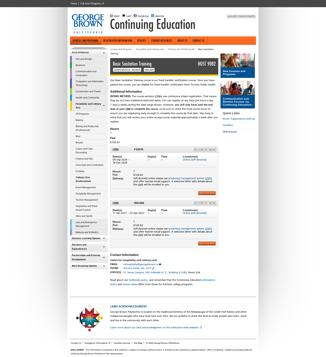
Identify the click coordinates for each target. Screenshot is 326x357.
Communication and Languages (86, 73)
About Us (183, 41)
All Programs (82, 114)
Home (74, 3)
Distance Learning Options (86, 238)
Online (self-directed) (195, 159)
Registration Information (117, 41)
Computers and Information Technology (90, 83)
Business (80, 65)
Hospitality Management (88, 193)
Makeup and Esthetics (87, 232)
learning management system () (191, 178)
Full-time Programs (90, 3)
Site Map (138, 343)
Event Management (86, 187)
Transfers (228, 125)
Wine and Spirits (84, 216)
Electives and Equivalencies (79, 246)
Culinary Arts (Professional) (83, 179)
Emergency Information (96, 343)
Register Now (207, 193)
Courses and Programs (85, 41)
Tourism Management (87, 200)
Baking (79, 120)
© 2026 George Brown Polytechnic (163, 343)
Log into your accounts (241, 16)
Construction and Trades (88, 91)
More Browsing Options (84, 266)
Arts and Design (84, 59)
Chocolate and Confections (90, 165)
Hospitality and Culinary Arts (88, 106)
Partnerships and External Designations (86, 257)
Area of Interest (80, 52)
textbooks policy (138, 280)
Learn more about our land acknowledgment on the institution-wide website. (154, 327)
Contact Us (198, 41)
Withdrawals (230, 131)
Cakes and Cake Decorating (84, 150)
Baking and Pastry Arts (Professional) (87, 128)
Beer (78, 136)
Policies (141, 41)
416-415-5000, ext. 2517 (137, 268)
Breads (79, 142)
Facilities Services (122, 343)
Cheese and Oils (84, 158)
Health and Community (87, 97)
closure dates (130, 284)
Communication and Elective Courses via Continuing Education (237, 101)
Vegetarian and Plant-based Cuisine (87, 208)
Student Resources (161, 41)
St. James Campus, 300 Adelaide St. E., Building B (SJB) (155, 272)
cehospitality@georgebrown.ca (140, 264)
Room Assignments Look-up (239, 118)
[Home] (89, 24)
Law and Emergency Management (86, 224)
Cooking (80, 171)
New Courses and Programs (234, 73)
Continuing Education (152, 24)
